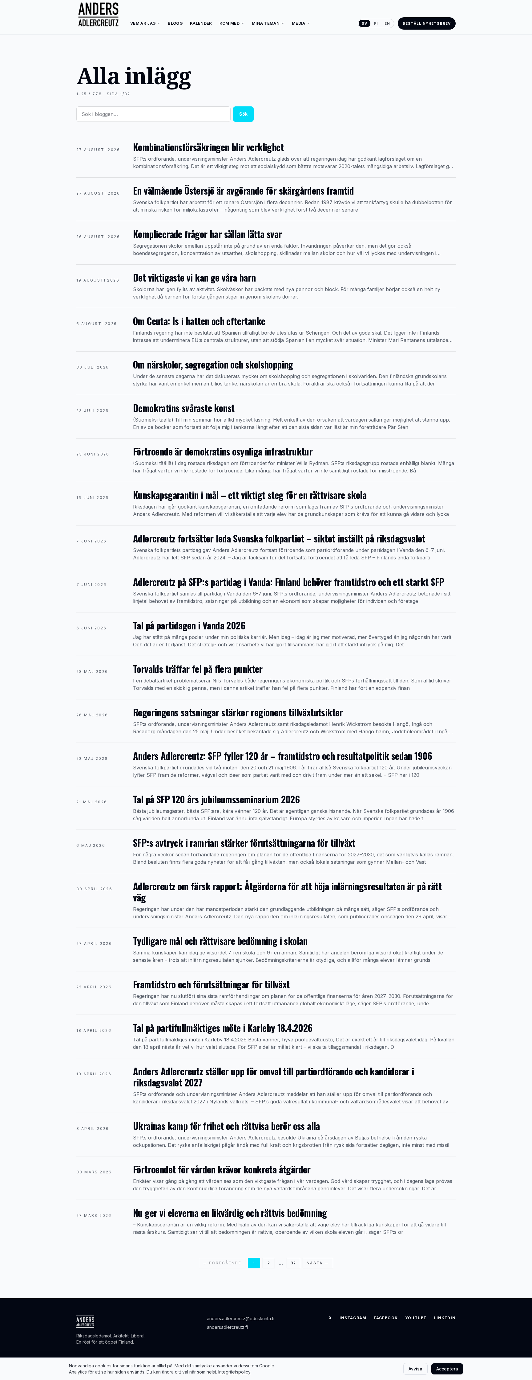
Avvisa (415, 1368)
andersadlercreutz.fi (227, 1327)
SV (364, 23)
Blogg (175, 23)
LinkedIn (445, 1318)
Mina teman (266, 23)
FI (376, 23)
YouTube (415, 1318)
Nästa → (318, 1263)
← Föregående (222, 1263)
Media (298, 23)
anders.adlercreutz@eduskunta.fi (240, 1318)
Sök (243, 114)
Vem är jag (142, 23)
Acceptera (447, 1368)
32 (293, 1263)
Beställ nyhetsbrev (427, 23)
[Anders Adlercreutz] (98, 15)
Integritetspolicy (234, 1371)
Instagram (353, 1318)
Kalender (201, 23)
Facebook (386, 1318)
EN (387, 23)
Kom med (230, 23)
